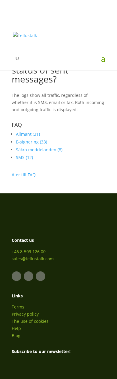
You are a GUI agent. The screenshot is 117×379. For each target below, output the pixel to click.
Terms (18, 307)
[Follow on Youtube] (40, 276)
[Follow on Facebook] (28, 276)
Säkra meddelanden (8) (39, 149)
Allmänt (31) (28, 134)
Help (16, 328)
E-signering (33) (31, 142)
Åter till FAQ (24, 175)
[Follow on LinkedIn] (16, 276)
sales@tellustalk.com (33, 259)
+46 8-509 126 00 (29, 251)
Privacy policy (25, 314)
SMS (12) (24, 157)
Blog (16, 335)
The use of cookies (30, 321)
